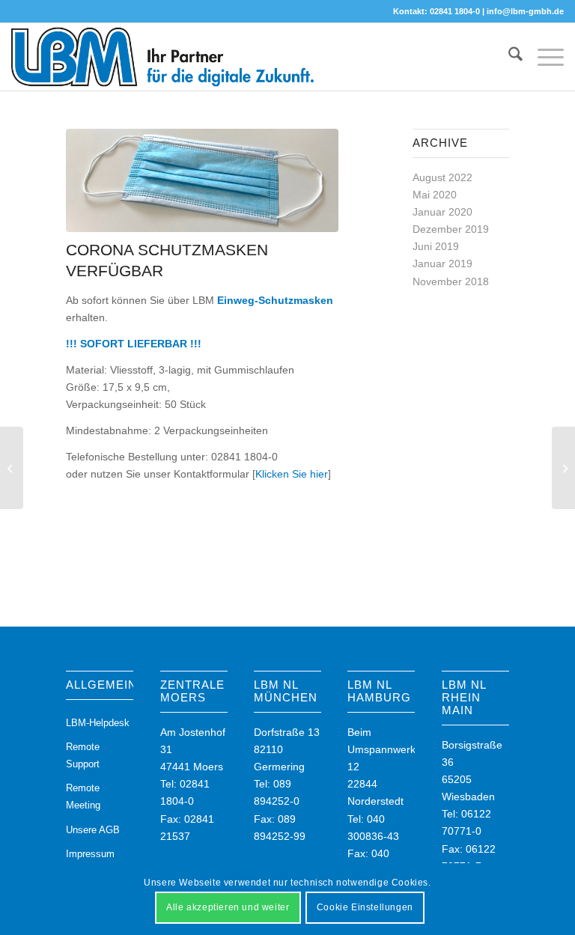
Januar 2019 (442, 263)
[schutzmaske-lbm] (202, 180)
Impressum (90, 853)
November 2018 (451, 281)
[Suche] (508, 57)
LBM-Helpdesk (98, 722)
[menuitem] (508, 57)
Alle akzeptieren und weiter (227, 907)
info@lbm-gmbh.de (525, 11)
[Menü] (543, 57)
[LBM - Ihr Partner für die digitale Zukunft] (162, 57)
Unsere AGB (93, 829)
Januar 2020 (442, 212)
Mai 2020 (435, 195)
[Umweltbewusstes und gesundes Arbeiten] (11, 468)
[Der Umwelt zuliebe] (563, 468)
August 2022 (442, 177)
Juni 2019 (436, 246)
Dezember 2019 (451, 229)
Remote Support (83, 755)
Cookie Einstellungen (365, 907)
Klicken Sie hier (291, 474)
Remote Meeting (83, 796)
